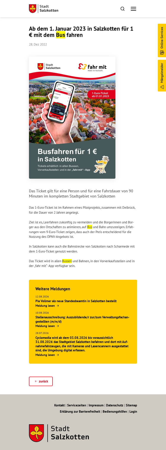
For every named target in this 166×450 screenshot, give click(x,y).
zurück (43, 381)
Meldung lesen (45, 306)
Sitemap (131, 405)
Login (133, 411)
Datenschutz (114, 405)
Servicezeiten (76, 405)
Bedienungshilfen (115, 411)
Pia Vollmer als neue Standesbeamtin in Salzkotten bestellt (76, 301)
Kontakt (59, 405)
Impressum (96, 405)
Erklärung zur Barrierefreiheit (80, 411)
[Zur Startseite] (43, 8)
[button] (122, 8)
